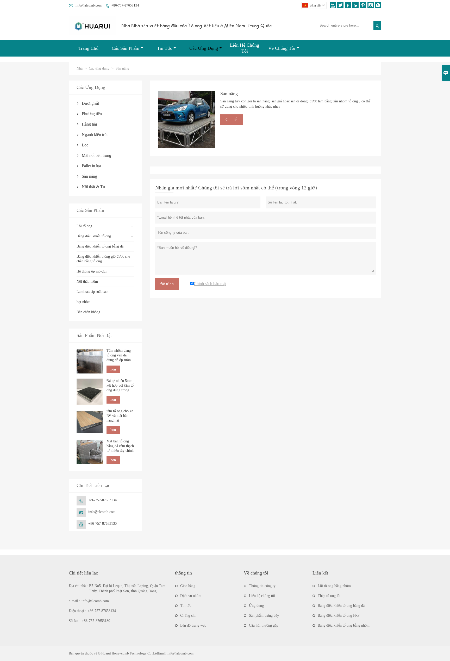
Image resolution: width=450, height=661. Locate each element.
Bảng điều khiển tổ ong (94, 236)
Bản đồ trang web (193, 625)
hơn (113, 369)
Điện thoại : (77, 611)
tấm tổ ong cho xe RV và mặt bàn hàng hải (120, 415)
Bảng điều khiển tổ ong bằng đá (100, 246)
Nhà (80, 68)
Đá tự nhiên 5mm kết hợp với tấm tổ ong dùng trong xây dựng (120, 386)
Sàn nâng (89, 176)
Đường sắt (90, 103)
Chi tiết (232, 119)
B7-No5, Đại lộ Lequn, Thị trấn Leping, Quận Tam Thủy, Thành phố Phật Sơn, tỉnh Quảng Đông (127, 588)
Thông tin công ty (262, 586)
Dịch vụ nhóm (190, 596)
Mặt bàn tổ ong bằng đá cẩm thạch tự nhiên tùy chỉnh (120, 446)
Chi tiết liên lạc (83, 573)
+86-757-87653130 (102, 524)
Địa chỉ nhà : (78, 586)
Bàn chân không (88, 312)
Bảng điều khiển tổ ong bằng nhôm (344, 625)
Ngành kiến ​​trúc (95, 134)
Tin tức (185, 606)
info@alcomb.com (89, 5)
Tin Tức (164, 48)
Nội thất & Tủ (93, 186)
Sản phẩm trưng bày (264, 615)
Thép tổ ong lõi (329, 596)
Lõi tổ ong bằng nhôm (334, 586)
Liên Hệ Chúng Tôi (244, 48)
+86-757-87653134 (125, 5)
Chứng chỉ (188, 615)
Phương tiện (92, 114)
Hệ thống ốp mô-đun (92, 271)
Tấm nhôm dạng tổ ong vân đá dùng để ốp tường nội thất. (120, 355)
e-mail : (74, 601)
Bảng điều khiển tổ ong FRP (339, 615)
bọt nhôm (84, 302)
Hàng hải (89, 124)
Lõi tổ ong (84, 226)
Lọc (85, 145)
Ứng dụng (256, 606)
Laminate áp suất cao (92, 292)
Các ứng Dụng (203, 48)
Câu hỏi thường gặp (263, 625)
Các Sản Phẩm (125, 48)
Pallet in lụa (91, 166)
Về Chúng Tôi (281, 48)
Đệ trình (167, 284)
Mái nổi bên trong (96, 155)
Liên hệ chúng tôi (262, 596)
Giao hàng (187, 586)
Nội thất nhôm (87, 281)
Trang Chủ (88, 48)
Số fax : (74, 621)
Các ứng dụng (99, 68)
